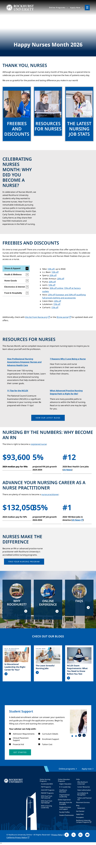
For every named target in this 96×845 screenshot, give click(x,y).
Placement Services (83, 802)
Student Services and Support (65, 808)
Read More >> (6, 673)
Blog (77, 805)
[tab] (16, 268)
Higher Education (65, 784)
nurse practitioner (50, 494)
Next (84, 735)
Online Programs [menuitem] (57, 7)
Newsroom (81, 808)
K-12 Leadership (64, 787)
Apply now (87, 768)
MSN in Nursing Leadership (46, 807)
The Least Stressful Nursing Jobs (45, 667)
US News (67, 469)
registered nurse (38, 444)
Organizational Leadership (64, 796)
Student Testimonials (66, 815)
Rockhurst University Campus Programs (83, 821)
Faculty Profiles (64, 812)
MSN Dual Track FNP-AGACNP (46, 797)
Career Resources (83, 787)
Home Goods (10, 281)
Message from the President (65, 803)
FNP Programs (46, 787)
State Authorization (84, 790)
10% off (51, 269)
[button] (48, 418)
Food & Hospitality (13, 293)
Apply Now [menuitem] (75, 7)
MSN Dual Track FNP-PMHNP (46, 802)
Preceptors (80, 817)
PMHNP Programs (47, 793)
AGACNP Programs (47, 790)
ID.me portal (62, 317)
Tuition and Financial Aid (84, 799)
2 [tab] (76, 736)
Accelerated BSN (47, 784)
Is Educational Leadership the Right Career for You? (14, 667)
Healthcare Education (63, 791)
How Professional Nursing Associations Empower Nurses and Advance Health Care (24, 362)
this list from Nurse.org (36, 317)
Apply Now (80, 814)
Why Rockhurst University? (82, 783)
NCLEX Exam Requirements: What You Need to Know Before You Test (77, 669)
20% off (53, 275)
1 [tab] (73, 736)
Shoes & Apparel (12, 268)
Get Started (80, 811)
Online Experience (64, 800)
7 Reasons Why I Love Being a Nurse (68, 358)
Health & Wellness (13, 274)
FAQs (78, 779)
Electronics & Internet (14, 287)
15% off (56, 304)
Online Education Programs (64, 780)
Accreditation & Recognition (82, 794)
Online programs (67, 768)
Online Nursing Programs (45, 780)
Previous (79, 735)
